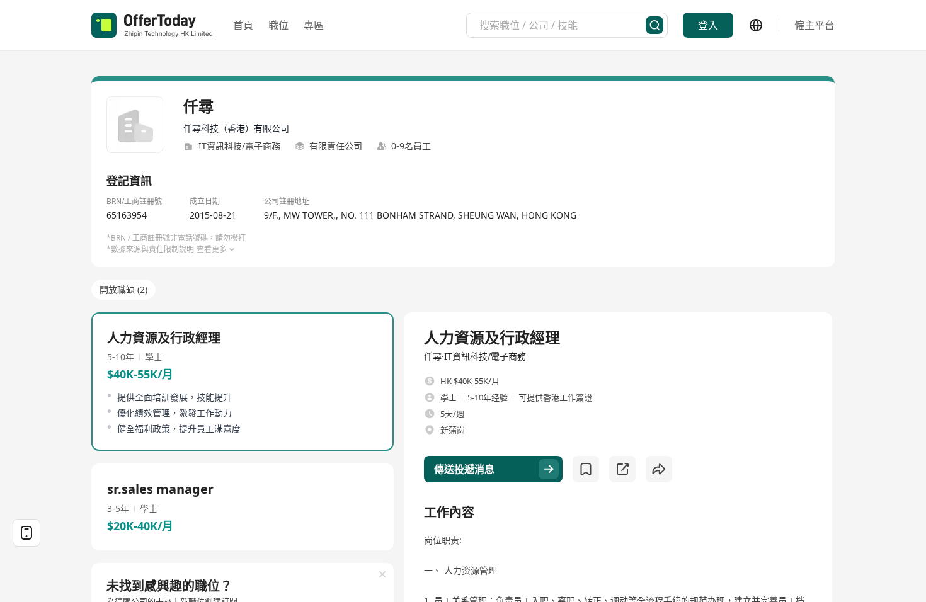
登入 (708, 25)
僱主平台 (814, 25)
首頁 (243, 25)
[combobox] (562, 25)
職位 (278, 25)
